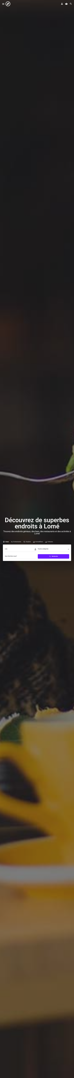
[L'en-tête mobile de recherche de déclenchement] (71, 4)
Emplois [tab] (28, 542)
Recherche (54, 556)
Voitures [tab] (50, 542)
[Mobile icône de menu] (3, 4)
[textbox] (53, 549)
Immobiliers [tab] (39, 542)
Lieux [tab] (7, 542)
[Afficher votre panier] (66, 4)
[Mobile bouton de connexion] (62, 4)
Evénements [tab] (17, 542)
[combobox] (53, 549)
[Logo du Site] (8, 3)
